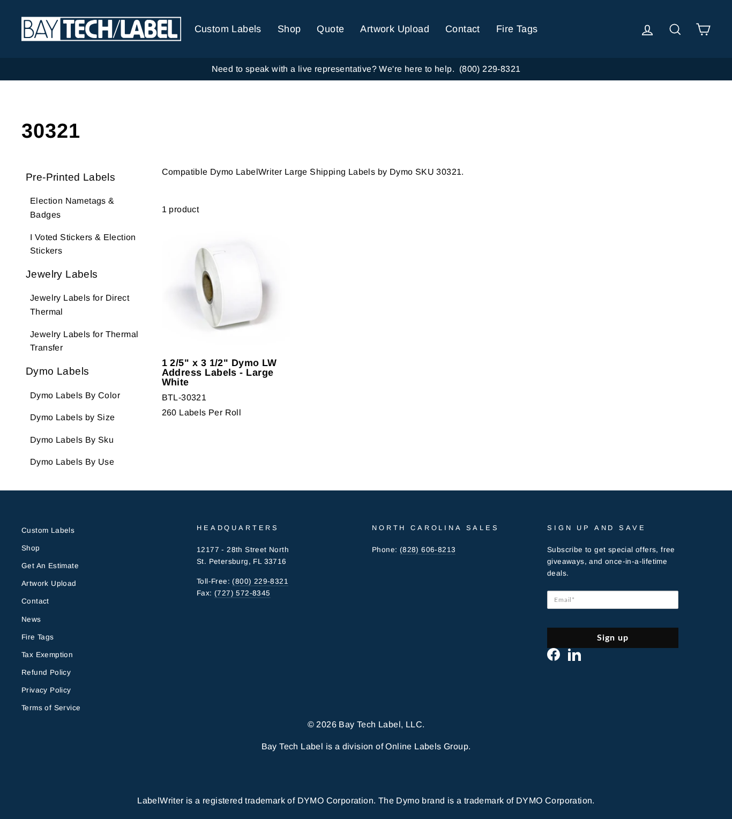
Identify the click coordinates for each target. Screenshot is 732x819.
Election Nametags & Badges (72, 207)
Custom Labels (228, 29)
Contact (462, 29)
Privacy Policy (46, 690)
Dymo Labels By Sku (72, 439)
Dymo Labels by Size (72, 417)
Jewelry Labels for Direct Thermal (79, 304)
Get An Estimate (50, 566)
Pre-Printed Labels (70, 177)
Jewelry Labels (62, 274)
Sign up (613, 638)
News (31, 619)
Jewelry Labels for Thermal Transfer (84, 341)
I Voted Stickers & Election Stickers (83, 244)
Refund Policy (46, 672)
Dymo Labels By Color (75, 395)
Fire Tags (517, 29)
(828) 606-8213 (428, 550)
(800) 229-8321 (260, 581)
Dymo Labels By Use (72, 461)
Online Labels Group (426, 746)
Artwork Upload (394, 29)
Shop (289, 29)
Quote (330, 29)
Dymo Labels (57, 371)
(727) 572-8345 (242, 593)
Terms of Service (50, 708)
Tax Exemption (47, 655)
